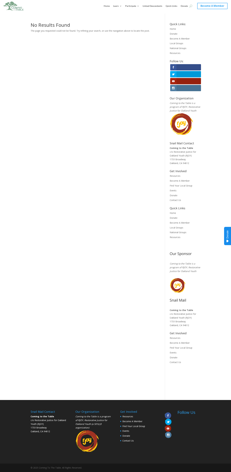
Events (173, 190)
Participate (130, 6)
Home (107, 6)
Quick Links (171, 6)
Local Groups (176, 43)
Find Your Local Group (181, 185)
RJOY (184, 106)
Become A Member (212, 6)
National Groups (178, 48)
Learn (116, 6)
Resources (175, 53)
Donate (184, 6)
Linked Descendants (152, 6)
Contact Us (175, 200)
